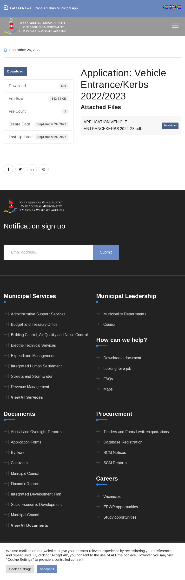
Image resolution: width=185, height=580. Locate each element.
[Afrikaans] (166, 7)
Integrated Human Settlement (36, 366)
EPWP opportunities (120, 507)
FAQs (108, 379)
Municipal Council (25, 473)
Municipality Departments (124, 314)
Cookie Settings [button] (20, 569)
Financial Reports (25, 484)
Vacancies (112, 497)
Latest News (21, 8)
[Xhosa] (178, 7)
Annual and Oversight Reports (36, 432)
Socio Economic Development (36, 504)
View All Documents (29, 525)
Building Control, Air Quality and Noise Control (49, 335)
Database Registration (122, 442)
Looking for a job (117, 368)
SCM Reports (115, 463)
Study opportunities (120, 517)
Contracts (19, 463)
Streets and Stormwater (32, 376)
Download (15, 71)
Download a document (122, 358)
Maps (108, 389)
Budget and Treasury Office (34, 324)
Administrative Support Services (38, 314)
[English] (172, 7)
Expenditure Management (33, 356)
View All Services (27, 397)
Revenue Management (30, 387)
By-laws (18, 452)
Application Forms (26, 442)
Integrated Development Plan (36, 494)
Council (109, 324)
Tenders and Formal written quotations (136, 432)
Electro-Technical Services (33, 345)
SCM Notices (114, 452)
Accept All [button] (47, 569)
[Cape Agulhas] (35, 26)
